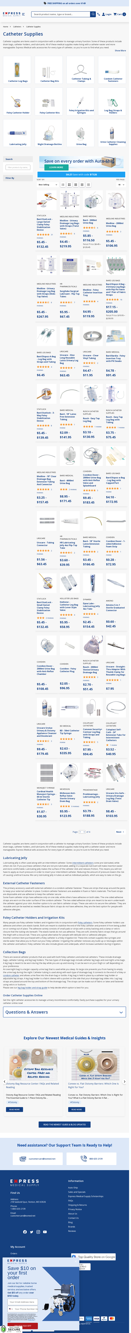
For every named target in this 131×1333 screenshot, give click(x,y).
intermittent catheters (83, 862)
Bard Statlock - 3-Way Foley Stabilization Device (45, 416)
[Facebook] (25, 1231)
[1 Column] (63, 184)
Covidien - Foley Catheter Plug (68, 670)
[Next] (124, 1081)
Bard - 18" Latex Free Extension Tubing (68, 417)
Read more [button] (14, 1109)
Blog (70, 1222)
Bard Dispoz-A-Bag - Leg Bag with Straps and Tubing (46, 359)
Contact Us (73, 1218)
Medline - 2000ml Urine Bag (114, 224)
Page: (75, 832)
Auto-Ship (73, 1187)
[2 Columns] (69, 184)
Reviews (72, 1231)
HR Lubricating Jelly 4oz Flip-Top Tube (68, 545)
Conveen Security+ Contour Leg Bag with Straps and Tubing (92, 733)
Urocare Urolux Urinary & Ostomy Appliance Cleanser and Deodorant (47, 731)
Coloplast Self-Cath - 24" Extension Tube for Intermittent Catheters (115, 735)
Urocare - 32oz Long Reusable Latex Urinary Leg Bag (69, 359)
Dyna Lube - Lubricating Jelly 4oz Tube (91, 606)
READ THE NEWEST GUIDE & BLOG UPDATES (64, 1124)
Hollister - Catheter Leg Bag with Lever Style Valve (69, 606)
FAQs (70, 1200)
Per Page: (120, 179)
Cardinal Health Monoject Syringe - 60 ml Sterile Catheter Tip (46, 795)
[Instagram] (38, 1231)
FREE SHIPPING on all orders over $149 (66, 3)
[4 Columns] (82, 184)
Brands (71, 1226)
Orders (13, 1253)
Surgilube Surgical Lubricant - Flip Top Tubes (70, 294)
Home (5, 26)
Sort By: (41, 179)
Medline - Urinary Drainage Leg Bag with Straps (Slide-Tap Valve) (46, 292)
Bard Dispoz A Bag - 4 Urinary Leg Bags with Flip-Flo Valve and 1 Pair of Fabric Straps (116, 289)
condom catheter (11, 975)
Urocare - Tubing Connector (45, 544)
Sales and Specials (76, 1192)
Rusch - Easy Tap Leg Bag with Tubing (114, 420)
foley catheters (85, 922)
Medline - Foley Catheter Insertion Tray (92, 292)
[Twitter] (31, 1231)
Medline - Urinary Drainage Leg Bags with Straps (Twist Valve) (69, 224)
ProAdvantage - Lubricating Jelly (91, 795)
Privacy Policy (31, 1319)
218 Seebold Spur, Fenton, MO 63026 (28, 1202)
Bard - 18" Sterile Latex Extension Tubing (91, 544)
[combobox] (11, 1309)
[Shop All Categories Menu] (23, 14)
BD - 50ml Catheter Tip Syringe (69, 732)
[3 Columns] (75, 184)
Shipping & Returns (77, 1205)
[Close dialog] (76, 1261)
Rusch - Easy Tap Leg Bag (91, 419)
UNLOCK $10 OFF (22, 1326)
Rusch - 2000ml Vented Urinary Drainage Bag (91, 670)
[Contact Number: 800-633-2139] (98, 14)
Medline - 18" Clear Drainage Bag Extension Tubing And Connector (46, 480)
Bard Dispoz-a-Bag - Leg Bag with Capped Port (115, 480)
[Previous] (4, 1081)
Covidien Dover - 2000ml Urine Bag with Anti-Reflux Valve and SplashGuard (92, 480)
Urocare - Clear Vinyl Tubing (91, 357)
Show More (120, 50)
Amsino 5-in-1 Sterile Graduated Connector (115, 608)
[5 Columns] (88, 184)
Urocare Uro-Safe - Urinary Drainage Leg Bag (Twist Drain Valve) (115, 797)
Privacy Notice (75, 1209)
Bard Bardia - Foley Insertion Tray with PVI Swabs (115, 358)
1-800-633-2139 (17, 1209)
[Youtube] (44, 1231)
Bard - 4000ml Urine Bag (67, 482)
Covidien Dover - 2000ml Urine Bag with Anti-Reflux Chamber (46, 670)
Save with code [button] (81, 174)
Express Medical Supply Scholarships (85, 1196)
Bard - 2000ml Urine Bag (90, 221)
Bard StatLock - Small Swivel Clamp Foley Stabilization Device (45, 607)
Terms (9, 1321)
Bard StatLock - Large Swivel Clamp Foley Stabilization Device (45, 224)
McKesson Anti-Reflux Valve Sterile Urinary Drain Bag (68, 797)
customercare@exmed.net (22, 1215)
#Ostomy (12, 1102)
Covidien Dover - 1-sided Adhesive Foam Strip (115, 544)
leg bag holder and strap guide (32, 987)
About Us (72, 1213)
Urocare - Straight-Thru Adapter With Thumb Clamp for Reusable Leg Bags (115, 670)
